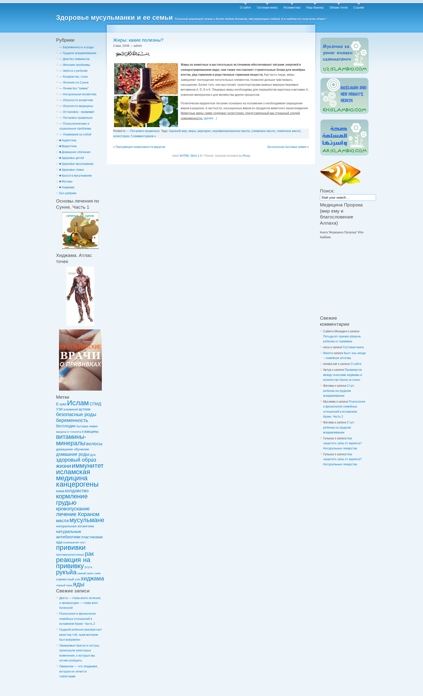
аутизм (84, 409)
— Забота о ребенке (73, 70)
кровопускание (73, 508)
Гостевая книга (267, 7)
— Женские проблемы (74, 65)
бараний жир (178, 131)
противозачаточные (70, 554)
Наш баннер (315, 7)
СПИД (95, 403)
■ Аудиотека (67, 140)
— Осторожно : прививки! (76, 112)
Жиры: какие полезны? (138, 40)
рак (89, 554)
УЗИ (59, 409)
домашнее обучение (72, 449)
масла (62, 520)
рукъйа (66, 572)
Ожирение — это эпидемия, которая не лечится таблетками (78, 671)
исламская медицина (73, 475)
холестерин (121, 136)
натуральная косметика (75, 526)
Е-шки (61, 404)
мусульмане (87, 520)
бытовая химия (87, 426)
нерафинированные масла (231, 131)
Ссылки (358, 7)
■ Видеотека (68, 146)
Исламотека (291, 7)
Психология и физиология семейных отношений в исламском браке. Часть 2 (77, 618)
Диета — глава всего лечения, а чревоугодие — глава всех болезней (80, 603)
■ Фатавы (65, 181)
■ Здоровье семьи (71, 169)
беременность (72, 420)
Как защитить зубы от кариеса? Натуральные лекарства (342, 443)
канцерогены (77, 484)
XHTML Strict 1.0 (190, 155)
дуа (92, 454)
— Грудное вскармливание (77, 53)
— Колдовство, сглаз (73, 76)
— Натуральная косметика (77, 94)
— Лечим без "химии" (74, 88)
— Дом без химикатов (74, 59)
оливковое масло (263, 131)
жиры (192, 131)
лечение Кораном (77, 514)
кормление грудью (72, 499)
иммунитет (88, 465)
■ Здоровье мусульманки (76, 164)
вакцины (91, 431)
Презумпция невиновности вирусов (140, 147)
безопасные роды (76, 414)
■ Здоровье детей (71, 158)
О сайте (245, 7)
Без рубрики (67, 193)
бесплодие (66, 426)
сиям (97, 573)
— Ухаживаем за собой (75, 134)
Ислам (78, 403)
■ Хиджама (66, 187)
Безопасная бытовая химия (287, 147)
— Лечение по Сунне (74, 82)
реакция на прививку (73, 563)
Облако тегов (338, 7)
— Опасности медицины (76, 106)
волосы (94, 443)
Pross (246, 155)
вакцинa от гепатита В (69, 431)
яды (78, 584)
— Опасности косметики (76, 100)
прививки (71, 547)
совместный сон (68, 579)
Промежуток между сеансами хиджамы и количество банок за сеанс (342, 375)
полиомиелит (71, 542)
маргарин (204, 131)
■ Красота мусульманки (75, 175)
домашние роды (72, 454)
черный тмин (64, 585)
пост (83, 542)
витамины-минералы (71, 439)
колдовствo (77, 490)
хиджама (92, 578)
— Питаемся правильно (76, 118)
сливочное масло (289, 131)
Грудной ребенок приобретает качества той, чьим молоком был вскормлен (80, 634)
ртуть (88, 567)
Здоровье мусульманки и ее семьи (114, 17)
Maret (327, 353)
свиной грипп (85, 573)
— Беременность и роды (76, 47)
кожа (60, 491)
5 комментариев (142, 136)
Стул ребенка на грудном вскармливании (338, 390)
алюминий (70, 409)
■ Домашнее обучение (75, 152)
